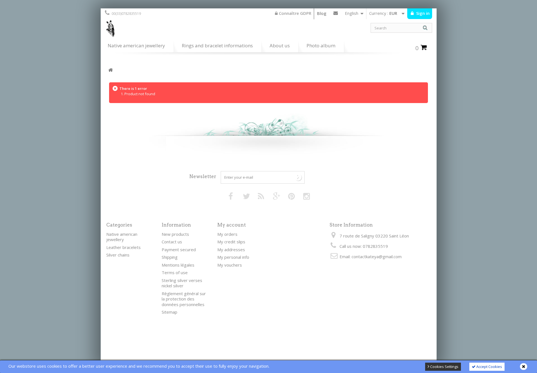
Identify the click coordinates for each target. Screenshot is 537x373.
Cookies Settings (443, 366)
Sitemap (169, 312)
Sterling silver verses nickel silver (182, 283)
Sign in (422, 13)
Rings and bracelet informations (217, 45)
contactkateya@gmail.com (377, 256)
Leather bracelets (123, 247)
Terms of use (175, 272)
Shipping (170, 257)
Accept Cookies (488, 366)
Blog (321, 13)
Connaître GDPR (294, 13)
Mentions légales (178, 265)
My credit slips (231, 241)
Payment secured (179, 249)
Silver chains (117, 255)
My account (231, 225)
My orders (227, 234)
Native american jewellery (136, 45)
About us (280, 45)
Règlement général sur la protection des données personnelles (184, 299)
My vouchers (229, 265)
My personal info (233, 257)
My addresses (231, 249)
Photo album (321, 45)
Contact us (335, 14)
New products (175, 234)
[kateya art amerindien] (184, 30)
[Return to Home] (110, 70)
